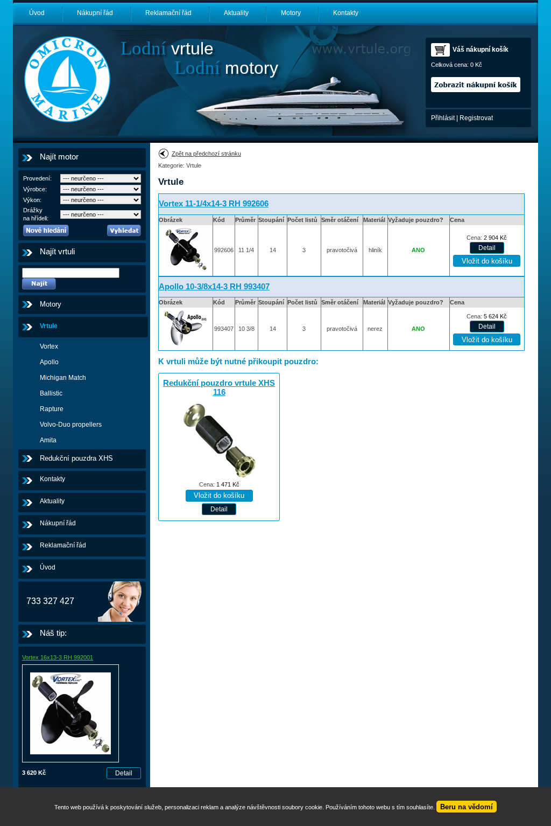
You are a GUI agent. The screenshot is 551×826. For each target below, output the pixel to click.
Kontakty (345, 13)
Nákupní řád (95, 13)
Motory (291, 13)
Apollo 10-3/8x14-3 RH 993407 (214, 286)
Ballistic (51, 393)
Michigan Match (63, 377)
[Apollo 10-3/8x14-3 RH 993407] (185, 346)
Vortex (49, 346)
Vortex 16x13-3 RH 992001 (57, 657)
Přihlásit (443, 118)
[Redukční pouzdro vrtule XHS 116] (219, 476)
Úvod (37, 13)
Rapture (51, 409)
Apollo (49, 362)
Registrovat (476, 118)
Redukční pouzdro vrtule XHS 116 (219, 388)
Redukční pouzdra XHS (76, 458)
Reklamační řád (168, 13)
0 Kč (476, 64)
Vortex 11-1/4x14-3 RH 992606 (214, 203)
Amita (48, 440)
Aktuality (236, 13)
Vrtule (49, 326)
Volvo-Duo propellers (71, 424)
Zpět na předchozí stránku (206, 153)
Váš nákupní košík (480, 49)
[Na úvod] (67, 79)
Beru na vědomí (466, 807)
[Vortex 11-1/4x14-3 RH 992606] (186, 271)
